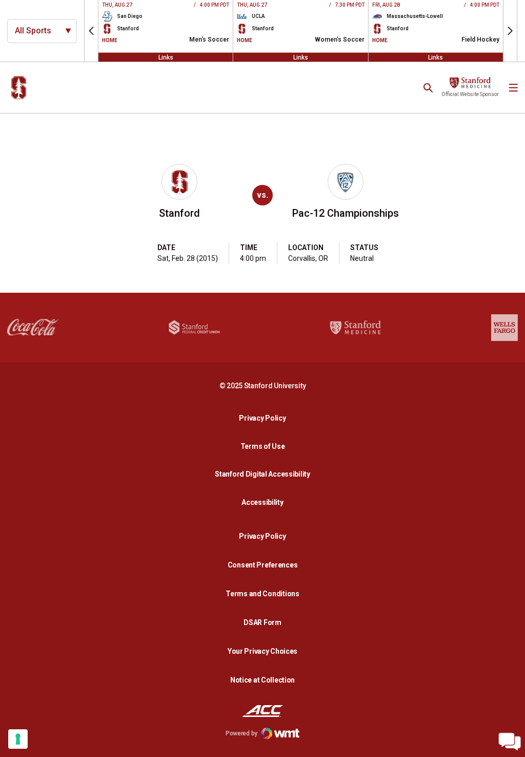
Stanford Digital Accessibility (265, 473)
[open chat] (509, 741)
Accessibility (265, 502)
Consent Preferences (263, 565)
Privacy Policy (265, 417)
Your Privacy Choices (262, 651)
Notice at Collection (262, 680)
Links (165, 57)
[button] (91, 31)
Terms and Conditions (262, 594)
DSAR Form (262, 622)
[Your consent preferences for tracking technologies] (18, 739)
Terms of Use (262, 446)
